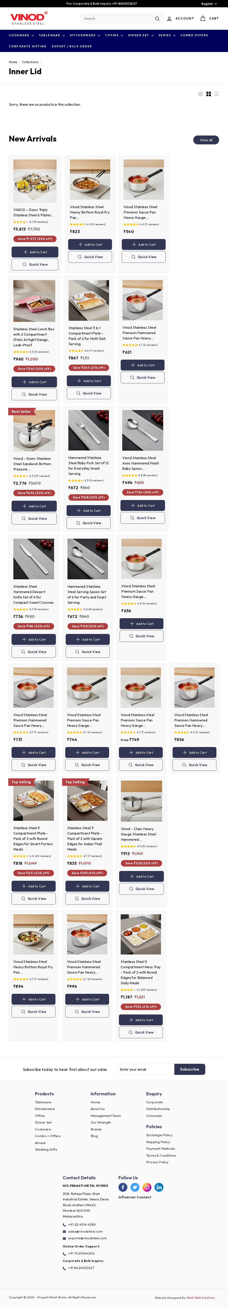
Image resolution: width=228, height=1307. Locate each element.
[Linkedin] (159, 1187)
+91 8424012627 (81, 1268)
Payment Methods (160, 1148)
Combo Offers (194, 35)
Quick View (38, 266)
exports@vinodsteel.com (87, 1238)
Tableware (50, 35)
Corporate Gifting (28, 46)
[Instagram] (146, 1187)
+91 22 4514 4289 (82, 1224)
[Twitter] (134, 1187)
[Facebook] (122, 1187)
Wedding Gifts (46, 1149)
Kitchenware (83, 35)
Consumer (154, 1116)
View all (206, 140)
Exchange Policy (159, 1135)
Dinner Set (139, 35)
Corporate (154, 1102)
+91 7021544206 (81, 1253)
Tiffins (112, 35)
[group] (35, 222)
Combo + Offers (48, 1136)
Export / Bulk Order (72, 46)
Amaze (40, 1143)
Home (13, 62)
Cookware (20, 35)
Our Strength (101, 1122)
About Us (98, 1109)
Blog (94, 1136)
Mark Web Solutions (201, 1297)
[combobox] (122, 18)
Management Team (106, 1116)
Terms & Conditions (161, 1155)
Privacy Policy (157, 1162)
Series (165, 35)
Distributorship (158, 1109)
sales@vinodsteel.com (85, 1231)
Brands (96, 1129)
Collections (30, 62)
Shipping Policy (158, 1142)
